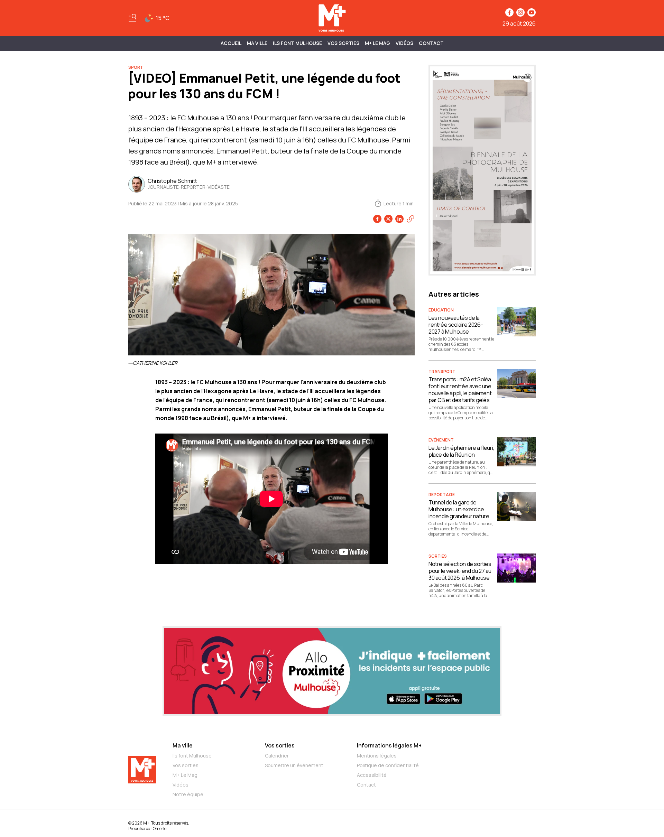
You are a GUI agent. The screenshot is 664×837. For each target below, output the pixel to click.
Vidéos (404, 43)
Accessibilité (372, 775)
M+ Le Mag (377, 43)
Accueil (231, 43)
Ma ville (183, 745)
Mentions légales (377, 755)
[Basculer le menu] (132, 18)
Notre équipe (188, 794)
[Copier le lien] (410, 219)
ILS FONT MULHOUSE (297, 43)
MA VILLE (257, 43)
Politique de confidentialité (388, 765)
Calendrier (277, 755)
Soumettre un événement (294, 765)
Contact (431, 43)
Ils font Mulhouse (192, 755)
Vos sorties (343, 43)
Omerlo (159, 828)
